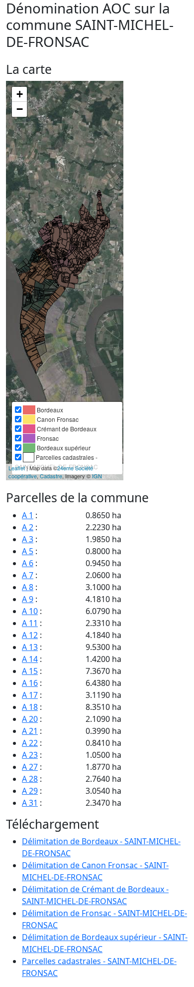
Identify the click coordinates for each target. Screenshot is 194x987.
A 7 (27, 575)
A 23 (30, 754)
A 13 (30, 647)
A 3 (27, 539)
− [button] (19, 109)
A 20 (30, 718)
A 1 (27, 515)
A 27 (30, 766)
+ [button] (19, 94)
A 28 (30, 778)
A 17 (30, 694)
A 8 (27, 587)
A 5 (27, 551)
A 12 (30, 635)
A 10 (30, 611)
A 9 (27, 599)
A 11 (30, 623)
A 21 (30, 730)
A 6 (27, 563)
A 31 (30, 802)
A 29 (30, 790)
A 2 (27, 527)
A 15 (30, 670)
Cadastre (51, 476)
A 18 (30, 706)
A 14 (30, 659)
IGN (97, 476)
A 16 (30, 682)
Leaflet (16, 468)
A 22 (30, 742)
